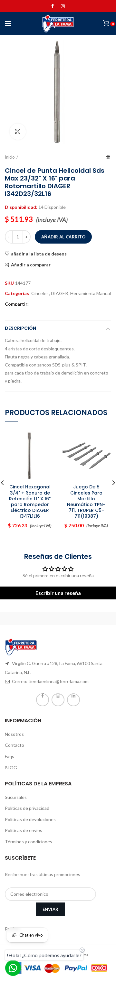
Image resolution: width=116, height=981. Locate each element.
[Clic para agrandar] (18, 132)
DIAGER (59, 293)
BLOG (11, 767)
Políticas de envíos (23, 830)
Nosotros (14, 734)
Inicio (10, 157)
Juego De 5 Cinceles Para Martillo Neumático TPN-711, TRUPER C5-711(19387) (86, 501)
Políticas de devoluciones (30, 819)
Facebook (52, 6)
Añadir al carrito (63, 236)
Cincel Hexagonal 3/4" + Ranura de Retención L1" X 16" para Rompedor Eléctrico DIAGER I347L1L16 (30, 501)
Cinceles (40, 293)
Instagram (62, 6)
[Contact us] (13, 968)
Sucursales (16, 797)
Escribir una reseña (58, 593)
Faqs (9, 756)
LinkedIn (73, 699)
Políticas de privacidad (27, 808)
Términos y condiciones (28, 841)
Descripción (20, 328)
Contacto (14, 745)
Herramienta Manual (90, 293)
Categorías (17, 293)
